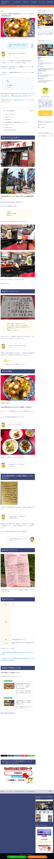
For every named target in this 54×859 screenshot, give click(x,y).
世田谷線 (7, 713)
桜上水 (39, 76)
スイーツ (42, 30)
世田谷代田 (42, 68)
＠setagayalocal (5, 95)
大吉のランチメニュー (10, 117)
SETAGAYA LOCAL (5, 2)
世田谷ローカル (27, 93)
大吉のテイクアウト (9, 124)
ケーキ (50, 30)
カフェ (46, 30)
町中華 (47, 34)
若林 (43, 63)
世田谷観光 (34, 2)
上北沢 (50, 75)
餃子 (44, 34)
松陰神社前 (13, 713)
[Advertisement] (18, 724)
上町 (50, 63)
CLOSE (31, 110)
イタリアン (49, 31)
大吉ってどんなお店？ (10, 114)
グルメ (7, 791)
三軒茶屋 (39, 63)
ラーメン (40, 31)
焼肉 (39, 34)
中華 (2, 11)
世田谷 (3, 713)
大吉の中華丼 (8, 119)
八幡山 (47, 75)
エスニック (45, 33)
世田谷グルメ (26, 2)
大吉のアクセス (8, 127)
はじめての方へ (17, 2)
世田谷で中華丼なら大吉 (10, 130)
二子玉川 (39, 80)
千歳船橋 (44, 69)
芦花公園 (44, 75)
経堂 (41, 69)
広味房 (17, 353)
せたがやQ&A (42, 2)
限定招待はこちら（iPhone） (16, 856)
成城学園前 (40, 70)
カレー (44, 31)
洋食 (39, 33)
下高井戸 (41, 64)
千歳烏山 (39, 75)
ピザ (41, 33)
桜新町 (45, 80)
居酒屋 (50, 33)
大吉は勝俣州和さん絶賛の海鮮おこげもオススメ (16, 122)
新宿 (39, 68)
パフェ (40, 35)
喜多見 (44, 70)
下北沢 (46, 68)
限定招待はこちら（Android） (37, 856)
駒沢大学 (49, 80)
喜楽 (12, 354)
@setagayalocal (17, 95)
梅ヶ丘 (49, 68)
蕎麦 (51, 34)
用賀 (43, 80)
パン (39, 30)
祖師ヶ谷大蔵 (49, 69)
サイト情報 (41, 127)
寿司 (41, 34)
